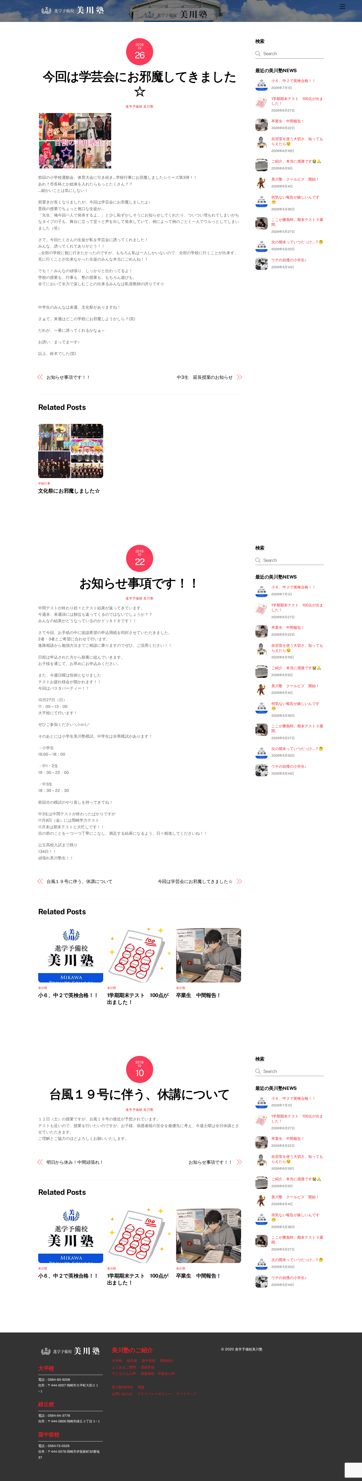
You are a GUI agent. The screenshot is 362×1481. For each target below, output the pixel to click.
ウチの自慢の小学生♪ (289, 260)
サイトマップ (186, 1394)
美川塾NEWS (122, 1387)
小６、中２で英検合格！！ (293, 81)
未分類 (42, 988)
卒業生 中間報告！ (288, 121)
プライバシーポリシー (154, 1394)
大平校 (46, 1368)
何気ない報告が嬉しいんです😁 (295, 199)
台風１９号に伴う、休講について (80, 881)
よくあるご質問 (124, 1367)
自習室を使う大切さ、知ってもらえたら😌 (297, 141)
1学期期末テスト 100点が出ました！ (297, 101)
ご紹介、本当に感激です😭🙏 (296, 161)
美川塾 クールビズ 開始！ (295, 179)
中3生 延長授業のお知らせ (205, 377)
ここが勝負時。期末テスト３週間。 (297, 222)
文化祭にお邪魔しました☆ (69, 491)
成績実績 (147, 1367)
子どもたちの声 (124, 1374)
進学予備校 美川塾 (139, 106)
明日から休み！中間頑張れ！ (75, 1162)
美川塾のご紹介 (132, 1350)
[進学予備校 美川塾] (72, 12)
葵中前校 (48, 1434)
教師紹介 (167, 1361)
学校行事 (44, 483)
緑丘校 (46, 1404)
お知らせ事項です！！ (69, 377)
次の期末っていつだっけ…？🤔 (297, 242)
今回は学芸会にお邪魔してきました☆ (139, 83)
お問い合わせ (122, 1394)
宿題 (141, 1387)
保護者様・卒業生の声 (158, 1374)
